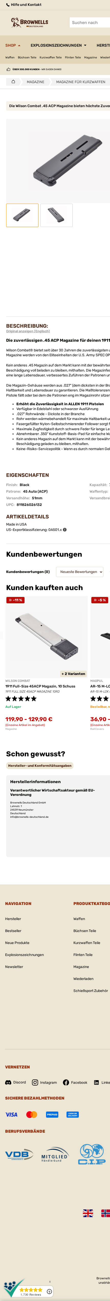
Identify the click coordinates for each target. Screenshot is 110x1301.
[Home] (12, 82)
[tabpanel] (46, 663)
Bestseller (13, 931)
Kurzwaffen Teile (51, 57)
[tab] (39, 765)
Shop (10, 45)
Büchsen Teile (27, 57)
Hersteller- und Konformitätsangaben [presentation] (39, 766)
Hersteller (13, 919)
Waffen (10, 57)
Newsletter (14, 967)
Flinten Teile (73, 57)
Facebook (79, 1082)
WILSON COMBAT (17, 681)
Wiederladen (83, 979)
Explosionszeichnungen (56, 45)
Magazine (90, 57)
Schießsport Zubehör (90, 991)
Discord (19, 1082)
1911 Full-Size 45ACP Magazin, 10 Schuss (40, 686)
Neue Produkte (17, 943)
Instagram (48, 1082)
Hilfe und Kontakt (25, 5)
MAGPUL (96, 681)
